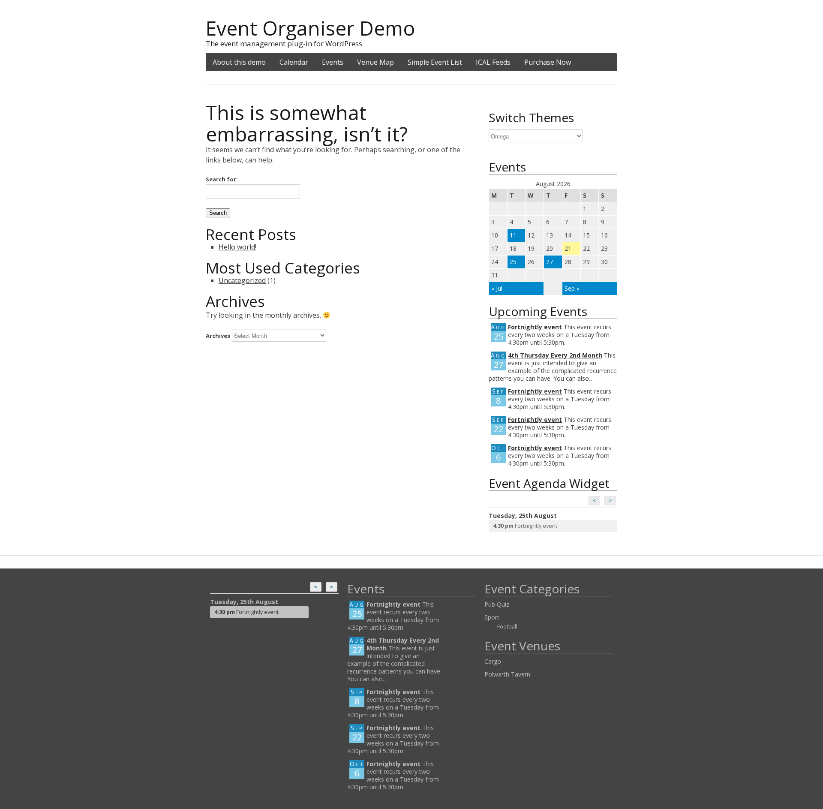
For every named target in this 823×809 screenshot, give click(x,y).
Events (332, 62)
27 (549, 262)
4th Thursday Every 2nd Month (555, 355)
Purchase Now (547, 62)
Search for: (222, 179)
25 (513, 262)
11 (513, 235)
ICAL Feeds (493, 62)
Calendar (293, 62)
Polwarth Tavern (507, 674)
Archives (218, 336)
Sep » (572, 288)
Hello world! (237, 247)
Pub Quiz (496, 604)
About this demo (239, 62)
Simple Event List (435, 62)
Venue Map (375, 62)
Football (507, 626)
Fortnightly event (535, 327)
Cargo (492, 661)
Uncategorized (242, 280)
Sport (491, 617)
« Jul (496, 288)
